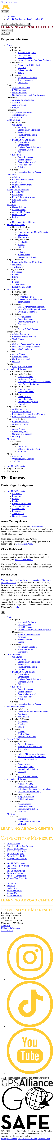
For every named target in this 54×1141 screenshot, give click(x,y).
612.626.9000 (7, 930)
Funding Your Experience (23, 140)
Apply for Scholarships (17, 856)
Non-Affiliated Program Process (32, 309)
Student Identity (25, 160)
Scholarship (23, 242)
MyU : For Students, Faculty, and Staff (25, 19)
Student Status (24, 254)
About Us (11, 439)
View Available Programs (18, 866)
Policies (21, 167)
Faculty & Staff (13, 289)
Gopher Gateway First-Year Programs (34, 60)
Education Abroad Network (30, 299)
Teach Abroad (24, 302)
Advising (22, 127)
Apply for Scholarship (16, 876)
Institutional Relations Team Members (34, 381)
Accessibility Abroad (27, 162)
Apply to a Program (15, 853)
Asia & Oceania (25, 70)
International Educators (17, 369)
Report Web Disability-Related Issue (34, 1138)
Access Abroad (24, 317)
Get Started (17, 125)
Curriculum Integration (28, 322)
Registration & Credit (27, 257)
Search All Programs (27, 52)
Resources (16, 155)
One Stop (11, 17)
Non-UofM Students (16, 224)
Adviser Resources (26, 297)
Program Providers (26, 389)
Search (5, 12)
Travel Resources (25, 80)
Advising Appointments (17, 848)
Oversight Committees (27, 312)
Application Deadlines (27, 77)
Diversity (22, 324)
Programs (11, 45)
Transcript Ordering (20, 506)
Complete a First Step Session (20, 846)
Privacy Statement (9, 1138)
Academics (22, 132)
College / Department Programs (31, 307)
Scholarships (23, 145)
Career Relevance (25, 157)
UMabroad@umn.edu (10, 928)
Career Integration (26, 319)
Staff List (22, 451)
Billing (21, 152)
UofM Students (13, 120)
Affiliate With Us (25, 376)
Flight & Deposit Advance (29, 147)
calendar (15, 607)
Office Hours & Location (29, 449)
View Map (5, 925)
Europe (21, 72)
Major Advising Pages (27, 135)
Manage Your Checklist (17, 858)
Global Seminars (25, 57)
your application (36, 526)
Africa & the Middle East (29, 65)
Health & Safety (25, 165)
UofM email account (24, 559)
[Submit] (29, 24)
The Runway (23, 237)
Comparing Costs (25, 150)
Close (5, 33)
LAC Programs (24, 55)
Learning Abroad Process (29, 130)
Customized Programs (27, 379)
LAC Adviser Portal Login (29, 384)
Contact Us (23, 82)
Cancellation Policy (24, 544)
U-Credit (21, 137)
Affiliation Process (26, 391)
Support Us (12, 893)
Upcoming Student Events (29, 172)
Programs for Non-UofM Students (33, 232)
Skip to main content (10, 2)
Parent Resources (14, 890)
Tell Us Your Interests (16, 851)
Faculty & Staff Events (28, 329)
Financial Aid (23, 142)
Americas (22, 67)
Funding (21, 244)
